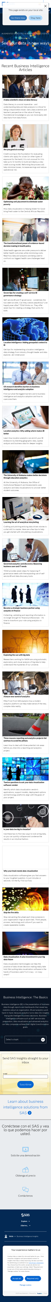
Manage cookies (25, 1285)
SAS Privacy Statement (36, 1263)
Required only (33, 1278)
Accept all (16, 1278)
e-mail (5, 1074)
